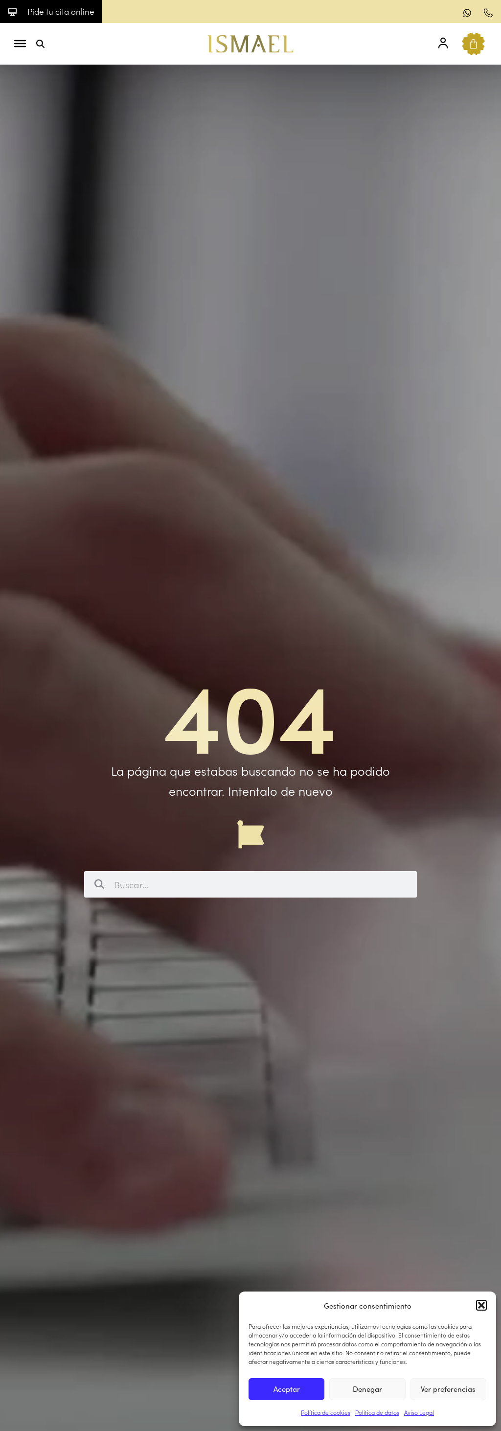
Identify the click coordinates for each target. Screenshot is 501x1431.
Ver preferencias (448, 1389)
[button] (481, 1305)
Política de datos (377, 1412)
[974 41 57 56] (489, 13)
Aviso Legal (419, 1412)
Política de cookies (325, 1412)
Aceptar (286, 1389)
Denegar (367, 1389)
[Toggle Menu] (20, 43)
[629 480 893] (469, 13)
